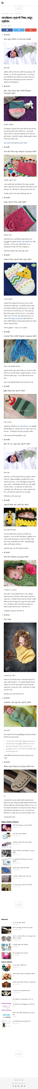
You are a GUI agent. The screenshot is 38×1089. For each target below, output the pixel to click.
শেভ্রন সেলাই (11, 316)
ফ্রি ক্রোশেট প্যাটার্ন (22, 143)
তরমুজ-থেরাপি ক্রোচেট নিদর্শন (25, 242)
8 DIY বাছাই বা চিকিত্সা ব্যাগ (19, 965)
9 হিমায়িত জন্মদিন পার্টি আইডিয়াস (20, 944)
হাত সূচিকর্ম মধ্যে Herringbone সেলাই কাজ (23, 1004)
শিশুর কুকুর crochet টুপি (16, 318)
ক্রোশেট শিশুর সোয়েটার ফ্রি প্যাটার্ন (21, 867)
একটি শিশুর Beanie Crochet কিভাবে (22, 825)
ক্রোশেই (11, 13)
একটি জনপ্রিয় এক (24, 426)
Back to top (19, 1080)
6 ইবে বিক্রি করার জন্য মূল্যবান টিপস (21, 1021)
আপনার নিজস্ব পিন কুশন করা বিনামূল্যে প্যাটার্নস (24, 973)
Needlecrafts (4, 13)
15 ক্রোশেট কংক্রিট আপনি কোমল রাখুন (22, 876)
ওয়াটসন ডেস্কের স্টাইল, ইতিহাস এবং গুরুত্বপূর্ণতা (24, 982)
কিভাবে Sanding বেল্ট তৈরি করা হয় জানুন (22, 927)
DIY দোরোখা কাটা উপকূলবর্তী (19, 833)
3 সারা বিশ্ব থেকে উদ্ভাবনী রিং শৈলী (21, 990)
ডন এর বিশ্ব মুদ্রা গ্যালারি (19, 922)
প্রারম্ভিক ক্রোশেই (18, 13)
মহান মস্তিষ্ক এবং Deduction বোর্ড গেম (23, 999)
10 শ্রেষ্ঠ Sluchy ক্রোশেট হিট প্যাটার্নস (22, 884)
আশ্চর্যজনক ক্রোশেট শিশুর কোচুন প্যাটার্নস (22, 842)
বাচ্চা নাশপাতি (7, 143)
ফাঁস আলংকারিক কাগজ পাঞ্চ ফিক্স (20, 953)
